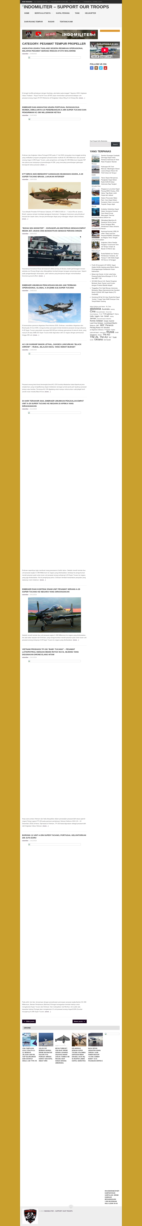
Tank (77, 13)
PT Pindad (107, 329)
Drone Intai (108, 312)
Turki (114, 337)
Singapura (93, 335)
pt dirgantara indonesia (97, 330)
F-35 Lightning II (108, 314)
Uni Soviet (107, 340)
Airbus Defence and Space (97, 306)
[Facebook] (91, 68)
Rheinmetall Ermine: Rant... (93, 1)
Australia (106, 309)
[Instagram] (96, 68)
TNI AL (94, 337)
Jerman (93, 318)
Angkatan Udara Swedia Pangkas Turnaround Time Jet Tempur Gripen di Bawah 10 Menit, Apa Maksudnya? (105, 247)
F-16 (100, 314)
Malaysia (92, 325)
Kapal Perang (63, 13)
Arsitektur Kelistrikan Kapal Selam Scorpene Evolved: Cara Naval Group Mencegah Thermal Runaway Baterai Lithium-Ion (105, 213)
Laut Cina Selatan (96, 323)
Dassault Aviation (100, 312)
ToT (110, 337)
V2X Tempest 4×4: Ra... (41, 1)
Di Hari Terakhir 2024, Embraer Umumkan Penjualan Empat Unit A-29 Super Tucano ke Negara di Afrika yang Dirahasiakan (53, 403)
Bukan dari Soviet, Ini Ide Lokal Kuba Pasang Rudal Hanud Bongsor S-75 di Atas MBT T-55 (104, 276)
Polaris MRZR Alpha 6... (60, 1)
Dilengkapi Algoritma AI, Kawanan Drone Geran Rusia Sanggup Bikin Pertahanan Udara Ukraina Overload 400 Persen (105, 224)
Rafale (113, 329)
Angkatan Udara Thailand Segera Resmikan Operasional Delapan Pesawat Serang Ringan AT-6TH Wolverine (52, 49)
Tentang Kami (66, 22)
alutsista (95, 309)
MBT (97, 325)
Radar (51, 22)
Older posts (30, 1021)
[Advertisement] (105, 105)
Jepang (112, 316)
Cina (92, 311)
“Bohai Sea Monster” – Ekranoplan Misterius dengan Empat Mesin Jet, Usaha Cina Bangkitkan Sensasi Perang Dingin (54, 229)
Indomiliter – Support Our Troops (58, 1211)
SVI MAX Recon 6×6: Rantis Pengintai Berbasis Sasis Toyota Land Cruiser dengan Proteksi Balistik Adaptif (104, 283)
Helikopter (90, 13)
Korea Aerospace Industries (104, 318)
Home (26, 13)
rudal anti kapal (94, 332)
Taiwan (100, 335)
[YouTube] (105, 68)
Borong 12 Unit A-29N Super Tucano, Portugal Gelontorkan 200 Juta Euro (54, 836)
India (92, 316)
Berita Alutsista (43, 13)
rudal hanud (103, 332)
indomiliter (25, 54)
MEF (102, 325)
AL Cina (108, 306)
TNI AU (104, 337)
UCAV (91, 340)
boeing (113, 309)
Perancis (109, 325)
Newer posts (78, 1021)
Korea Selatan (96, 321)
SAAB (116, 332)
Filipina (117, 314)
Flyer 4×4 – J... (76, 1)
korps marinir (109, 321)
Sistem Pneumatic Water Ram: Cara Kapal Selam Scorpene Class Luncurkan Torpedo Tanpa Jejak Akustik (105, 202)
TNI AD (106, 335)
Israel (106, 316)
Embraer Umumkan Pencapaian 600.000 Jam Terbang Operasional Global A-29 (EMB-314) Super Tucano (49, 286)
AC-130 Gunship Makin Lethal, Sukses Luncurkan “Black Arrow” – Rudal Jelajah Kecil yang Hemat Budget (51, 345)
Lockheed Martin (110, 323)
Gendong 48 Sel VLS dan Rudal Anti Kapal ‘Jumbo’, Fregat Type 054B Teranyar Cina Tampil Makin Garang (106, 299)
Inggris (97, 316)
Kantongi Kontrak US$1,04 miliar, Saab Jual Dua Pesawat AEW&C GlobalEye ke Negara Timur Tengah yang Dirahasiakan (105, 236)
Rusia (110, 332)
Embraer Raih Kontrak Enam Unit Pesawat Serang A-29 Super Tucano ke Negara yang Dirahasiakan (51, 590)
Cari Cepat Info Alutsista (98, 141)
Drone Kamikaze (94, 314)
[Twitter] (101, 68)
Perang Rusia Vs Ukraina (100, 328)
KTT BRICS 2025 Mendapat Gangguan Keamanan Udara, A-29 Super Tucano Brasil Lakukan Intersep (52, 175)
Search (115, 144)
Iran (102, 316)
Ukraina (98, 339)
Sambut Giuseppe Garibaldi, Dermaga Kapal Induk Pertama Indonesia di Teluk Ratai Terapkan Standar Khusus (106, 160)
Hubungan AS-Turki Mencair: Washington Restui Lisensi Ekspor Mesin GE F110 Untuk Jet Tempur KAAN (106, 171)
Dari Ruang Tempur (33, 22)
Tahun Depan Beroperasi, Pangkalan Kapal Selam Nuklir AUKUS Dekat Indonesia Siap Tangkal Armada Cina (105, 182)
